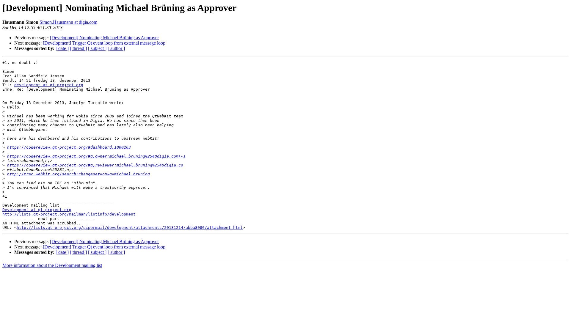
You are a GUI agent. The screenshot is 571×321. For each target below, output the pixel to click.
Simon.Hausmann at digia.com (68, 22)
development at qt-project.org (48, 85)
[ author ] (116, 48)
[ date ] (62, 48)
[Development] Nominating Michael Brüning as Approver (104, 37)
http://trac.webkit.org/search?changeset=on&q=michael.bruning (78, 174)
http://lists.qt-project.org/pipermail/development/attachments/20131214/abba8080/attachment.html (130, 227)
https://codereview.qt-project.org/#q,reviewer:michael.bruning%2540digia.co (95, 165)
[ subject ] (97, 48)
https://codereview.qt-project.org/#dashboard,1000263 (69, 147)
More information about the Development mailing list (52, 265)
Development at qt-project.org (36, 209)
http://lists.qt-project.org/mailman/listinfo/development (69, 214)
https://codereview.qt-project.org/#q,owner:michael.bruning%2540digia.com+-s (96, 156)
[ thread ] (78, 48)
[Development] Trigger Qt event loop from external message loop (104, 42)
